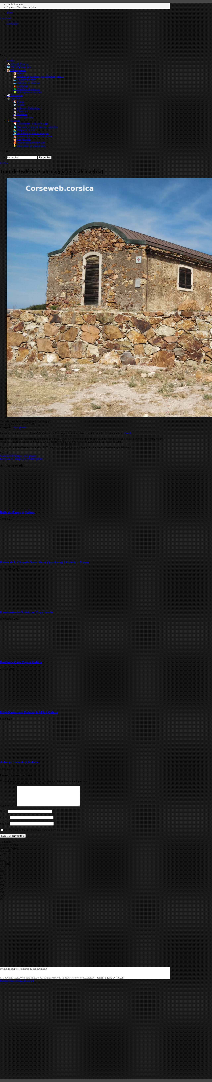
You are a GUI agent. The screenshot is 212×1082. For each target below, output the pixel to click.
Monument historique (11, 456)
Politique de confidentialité (33, 968)
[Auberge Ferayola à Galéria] (32, 755)
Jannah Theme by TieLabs (111, 977)
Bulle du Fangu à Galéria (17, 512)
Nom (3, 811)
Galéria (4, 163)
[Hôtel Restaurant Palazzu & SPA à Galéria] (32, 705)
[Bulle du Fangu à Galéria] (32, 505)
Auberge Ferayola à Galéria (19, 762)
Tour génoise (20, 427)
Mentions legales (9, 968)
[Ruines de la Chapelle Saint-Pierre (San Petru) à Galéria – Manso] (32, 556)
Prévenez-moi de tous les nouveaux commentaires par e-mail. (36, 830)
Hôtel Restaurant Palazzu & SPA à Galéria (29, 712)
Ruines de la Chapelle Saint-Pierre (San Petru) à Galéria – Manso (44, 562)
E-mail (4, 817)
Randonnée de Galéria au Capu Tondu (26, 612)
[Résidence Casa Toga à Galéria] (32, 655)
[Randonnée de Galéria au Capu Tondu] (32, 605)
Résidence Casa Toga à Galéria (21, 662)
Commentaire (8, 805)
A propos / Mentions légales (21, 7)
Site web (4, 823)
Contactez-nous (15, 4)
